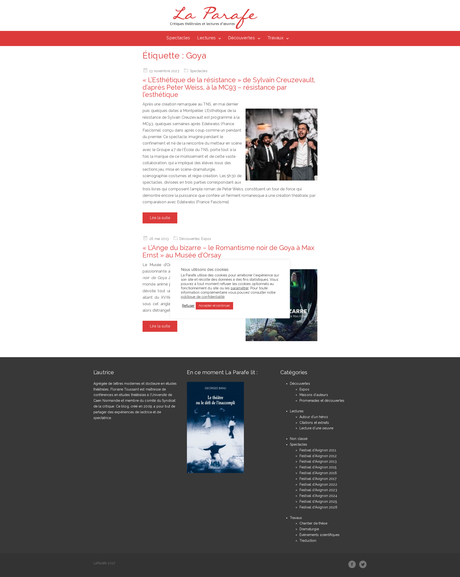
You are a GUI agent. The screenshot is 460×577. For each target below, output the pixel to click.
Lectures (206, 37)
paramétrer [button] (240, 288)
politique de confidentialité (202, 296)
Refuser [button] (188, 305)
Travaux (275, 37)
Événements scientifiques (319, 535)
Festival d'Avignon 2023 (318, 490)
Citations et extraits (314, 423)
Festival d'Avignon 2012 (318, 456)
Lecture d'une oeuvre (316, 428)
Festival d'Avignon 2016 (318, 473)
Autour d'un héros (313, 417)
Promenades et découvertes (321, 400)
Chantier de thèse (313, 523)
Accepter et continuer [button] (214, 305)
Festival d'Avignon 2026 (318, 507)
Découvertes (241, 37)
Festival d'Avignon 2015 (317, 467)
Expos (206, 239)
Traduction (307, 540)
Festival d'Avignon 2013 (318, 461)
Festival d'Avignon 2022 (318, 484)
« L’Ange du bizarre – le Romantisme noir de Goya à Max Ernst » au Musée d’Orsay (228, 251)
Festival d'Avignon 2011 (317, 450)
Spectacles (178, 37)
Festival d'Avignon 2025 (318, 501)
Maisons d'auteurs (313, 395)
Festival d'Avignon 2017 (317, 479)
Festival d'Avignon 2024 (318, 496)
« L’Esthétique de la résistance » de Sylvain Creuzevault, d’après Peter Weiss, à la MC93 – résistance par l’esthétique (229, 87)
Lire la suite (160, 218)
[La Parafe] (212, 18)
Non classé (299, 439)
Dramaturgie (309, 529)
